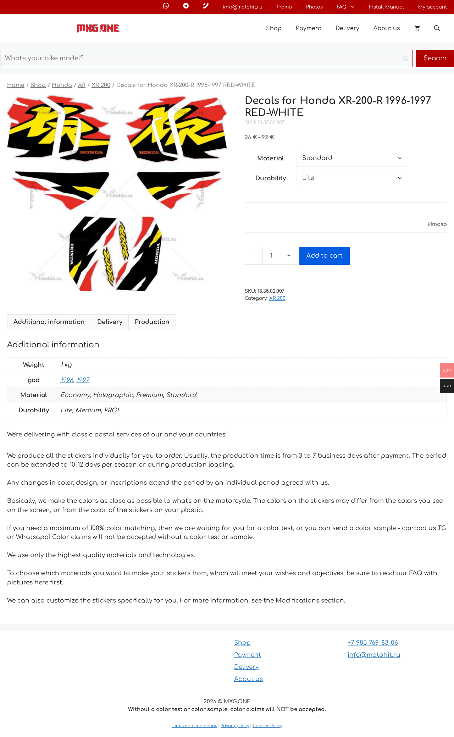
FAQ (342, 7)
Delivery (347, 28)
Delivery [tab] (109, 322)
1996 (66, 380)
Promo (284, 7)
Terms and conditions (194, 726)
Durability (270, 178)
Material (270, 158)
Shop (274, 28)
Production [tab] (152, 322)
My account (432, 7)
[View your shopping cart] (417, 28)
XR (81, 85)
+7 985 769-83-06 (373, 642)
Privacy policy (235, 726)
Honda (62, 85)
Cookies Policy (267, 726)
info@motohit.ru (242, 7)
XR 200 (101, 85)
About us (386, 28)
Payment (308, 28)
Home (15, 85)
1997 (82, 380)
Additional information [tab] (49, 322)
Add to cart (324, 255)
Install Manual (386, 7)
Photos (314, 7)
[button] (437, 28)
